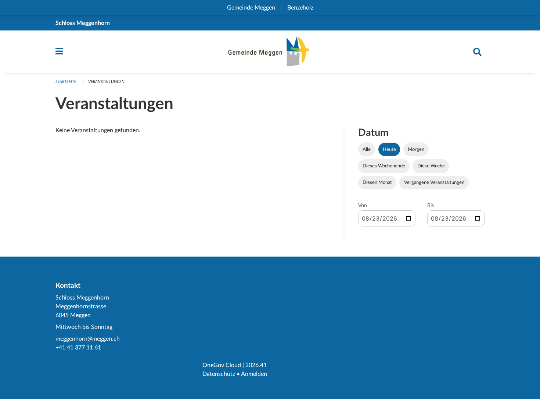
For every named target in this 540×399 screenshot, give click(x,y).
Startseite (65, 82)
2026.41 (256, 365)
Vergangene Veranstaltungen (434, 182)
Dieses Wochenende (384, 166)
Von (362, 205)
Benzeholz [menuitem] (303, 8)
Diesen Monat (377, 182)
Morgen (416, 149)
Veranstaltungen (106, 82)
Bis (430, 205)
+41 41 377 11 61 (78, 348)
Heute (389, 149)
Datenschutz (218, 374)
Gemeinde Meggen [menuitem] (254, 8)
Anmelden (254, 374)
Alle (367, 149)
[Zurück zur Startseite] (270, 51)
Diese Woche (431, 166)
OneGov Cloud (221, 365)
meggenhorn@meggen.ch (87, 339)
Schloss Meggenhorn (82, 23)
